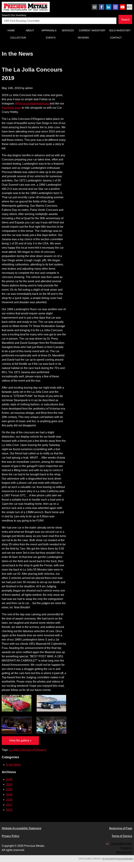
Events (50, 37)
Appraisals (49, 30)
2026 (9, 779)
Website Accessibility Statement (21, 828)
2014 (9, 809)
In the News (13, 764)
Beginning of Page (120, 828)
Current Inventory (92, 30)
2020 (9, 789)
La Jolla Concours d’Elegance (27, 749)
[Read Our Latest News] (94, 7)
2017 (9, 804)
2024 (9, 784)
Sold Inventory (120, 30)
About (30, 30)
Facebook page (11, 107)
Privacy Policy (10, 836)
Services (68, 30)
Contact (116, 37)
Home (11, 30)
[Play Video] (16, 725)
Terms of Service (122, 836)
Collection (18, 37)
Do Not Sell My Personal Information (117, 858)
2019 (9, 794)
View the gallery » (20, 740)
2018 (9, 799)
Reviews (83, 37)
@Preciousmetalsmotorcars (32, 103)
